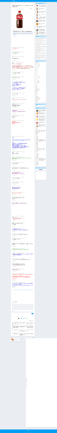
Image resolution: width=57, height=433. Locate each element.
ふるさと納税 (37, 81)
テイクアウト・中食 (38, 76)
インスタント (37, 67)
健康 (36, 86)
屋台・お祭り (37, 90)
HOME (29, 430)
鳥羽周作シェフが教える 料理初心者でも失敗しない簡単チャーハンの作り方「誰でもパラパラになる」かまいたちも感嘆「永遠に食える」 (40, 39)
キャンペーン (37, 71)
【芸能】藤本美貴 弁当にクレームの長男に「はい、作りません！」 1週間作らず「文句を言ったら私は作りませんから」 (40, 51)
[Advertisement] (22, 42)
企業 (36, 85)
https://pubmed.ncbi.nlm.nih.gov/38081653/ (18, 140)
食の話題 (37, 100)
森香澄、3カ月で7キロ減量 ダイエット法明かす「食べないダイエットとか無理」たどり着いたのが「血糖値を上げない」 (40, 45)
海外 (36, 95)
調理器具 (37, 96)
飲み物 (32, 320)
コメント (13, 303)
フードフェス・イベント (38, 80)
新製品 (36, 91)
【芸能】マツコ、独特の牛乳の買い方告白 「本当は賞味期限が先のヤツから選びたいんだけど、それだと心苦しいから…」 (41, 58)
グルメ (36, 72)
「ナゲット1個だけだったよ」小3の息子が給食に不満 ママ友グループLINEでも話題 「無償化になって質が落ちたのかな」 (41, 47)
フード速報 (13, 0)
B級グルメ (37, 62)
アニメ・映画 (37, 66)
